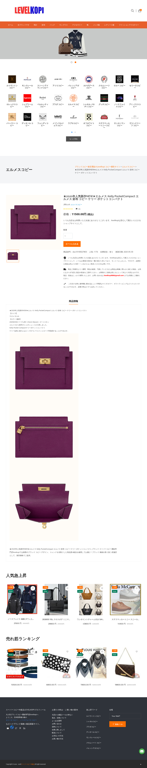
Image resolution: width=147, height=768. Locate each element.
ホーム (10, 25)
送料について (57, 727)
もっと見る (73, 139)
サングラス (63, 25)
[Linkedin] (24, 728)
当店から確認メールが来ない (62, 715)
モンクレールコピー (93, 737)
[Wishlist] (33, 588)
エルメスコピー (76, 204)
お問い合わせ (57, 724)
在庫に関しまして (58, 730)
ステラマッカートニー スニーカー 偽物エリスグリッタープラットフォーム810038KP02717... (125, 619)
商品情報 (73, 301)
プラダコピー (91, 727)
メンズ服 (96, 25)
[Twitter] (16, 728)
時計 (35, 25)
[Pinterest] (20, 728)
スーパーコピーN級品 (28, 764)
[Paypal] (8, 728)
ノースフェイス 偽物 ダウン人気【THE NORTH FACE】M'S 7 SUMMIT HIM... (21, 619)
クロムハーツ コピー (93, 743)
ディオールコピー (92, 732)
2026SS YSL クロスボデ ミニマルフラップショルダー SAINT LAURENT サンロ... (56, 619)
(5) (79, 209)
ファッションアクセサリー (129, 25)
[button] (71, 62)
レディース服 (109, 25)
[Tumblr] (12, 727)
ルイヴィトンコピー (93, 716)
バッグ (52, 25)
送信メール (119, 724)
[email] (142, 751)
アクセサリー (77, 25)
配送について (57, 733)
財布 (43, 25)
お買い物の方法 (57, 739)
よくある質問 (57, 721)
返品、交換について (59, 718)
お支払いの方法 (57, 736)
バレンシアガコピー (93, 748)
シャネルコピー (92, 721)
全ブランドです (23, 25)
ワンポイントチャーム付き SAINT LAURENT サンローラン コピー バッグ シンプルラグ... (91, 619)
